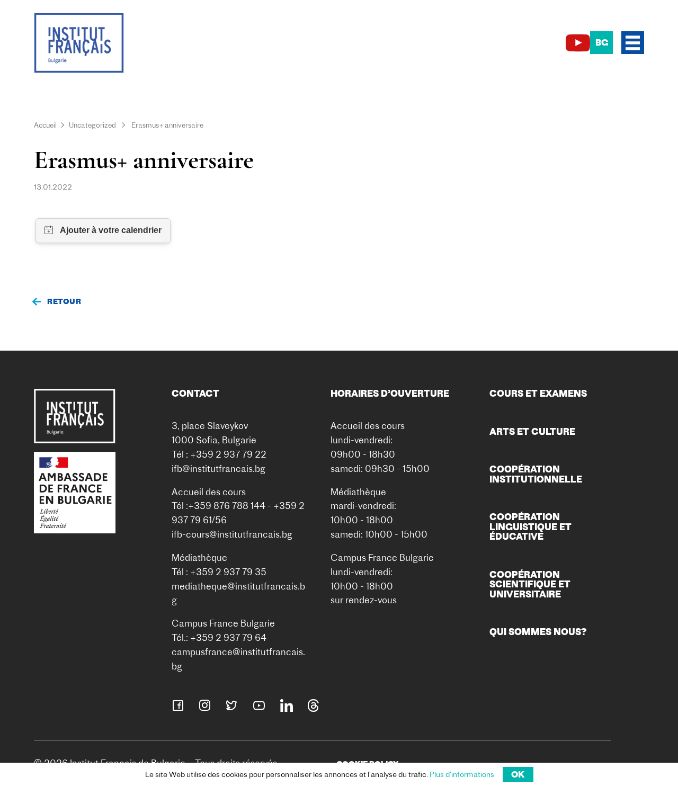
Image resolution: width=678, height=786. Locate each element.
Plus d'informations (462, 774)
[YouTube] (578, 43)
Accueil (45, 125)
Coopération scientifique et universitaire (529, 584)
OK (518, 774)
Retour (64, 301)
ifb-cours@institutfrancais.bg (232, 534)
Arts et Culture (532, 431)
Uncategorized (92, 125)
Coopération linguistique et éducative (530, 526)
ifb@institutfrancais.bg (218, 468)
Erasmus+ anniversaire (167, 125)
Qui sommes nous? (538, 631)
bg (601, 42)
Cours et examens (538, 393)
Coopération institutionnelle (535, 473)
